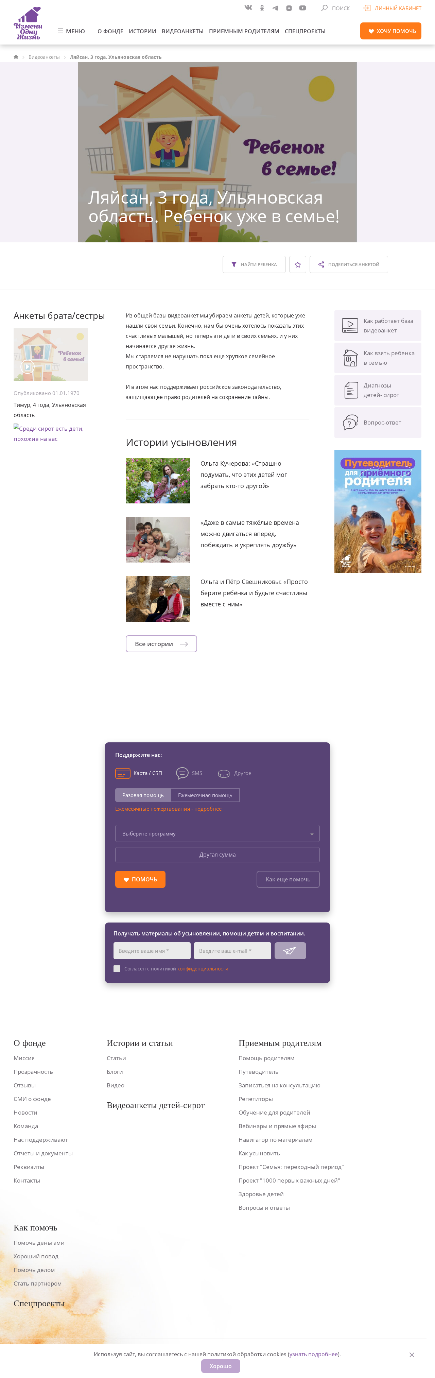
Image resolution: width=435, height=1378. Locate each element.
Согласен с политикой (176, 968)
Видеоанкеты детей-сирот (156, 1105)
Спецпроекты (305, 31)
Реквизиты (29, 1167)
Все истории (155, 644)
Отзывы (25, 1085)
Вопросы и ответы (264, 1207)
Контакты (27, 1180)
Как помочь (35, 1228)
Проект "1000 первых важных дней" (289, 1180)
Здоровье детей (261, 1194)
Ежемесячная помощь (205, 795)
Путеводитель (259, 1071)
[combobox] (217, 833)
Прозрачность (33, 1071)
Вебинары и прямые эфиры (277, 1126)
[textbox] (217, 833)
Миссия (24, 1058)
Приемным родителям (244, 31)
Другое (242, 773)
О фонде (110, 31)
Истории (142, 31)
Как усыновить (259, 1153)
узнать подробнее (314, 1354)
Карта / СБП (148, 773)
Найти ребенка (258, 264)
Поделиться (353, 264)
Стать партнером (38, 1283)
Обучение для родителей (274, 1112)
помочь (396, 31)
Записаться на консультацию (279, 1085)
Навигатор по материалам (276, 1139)
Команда (26, 1126)
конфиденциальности (202, 968)
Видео (115, 1085)
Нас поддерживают (41, 1139)
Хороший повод (36, 1256)
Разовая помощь (143, 795)
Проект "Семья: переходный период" (291, 1167)
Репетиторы (256, 1099)
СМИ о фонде (32, 1099)
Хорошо (221, 1366)
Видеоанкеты (183, 31)
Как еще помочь (288, 879)
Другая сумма (217, 854)
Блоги (115, 1071)
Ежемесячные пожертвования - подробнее (168, 808)
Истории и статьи (140, 1043)
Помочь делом (34, 1270)
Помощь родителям (267, 1058)
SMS (197, 773)
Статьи (116, 1058)
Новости (25, 1112)
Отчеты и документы (43, 1153)
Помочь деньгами (39, 1242)
